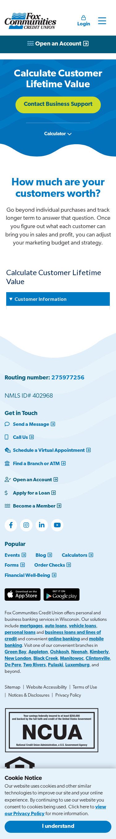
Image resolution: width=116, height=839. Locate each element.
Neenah (79, 652)
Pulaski (55, 665)
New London (18, 658)
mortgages (31, 626)
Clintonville (98, 658)
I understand (58, 826)
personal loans (20, 632)
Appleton (38, 652)
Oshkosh (59, 652)
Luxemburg (77, 665)
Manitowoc (72, 658)
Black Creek (45, 658)
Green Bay (15, 652)
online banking (64, 639)
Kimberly (99, 652)
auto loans (56, 626)
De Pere (13, 665)
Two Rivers (34, 665)
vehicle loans (82, 626)
